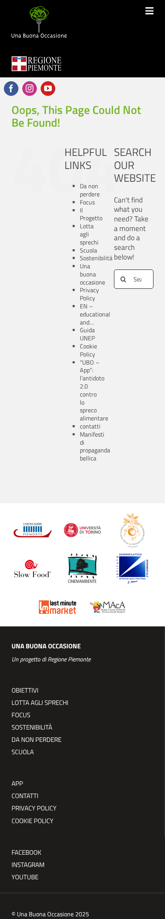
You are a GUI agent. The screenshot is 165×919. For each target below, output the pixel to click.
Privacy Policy (89, 294)
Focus (87, 202)
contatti (90, 426)
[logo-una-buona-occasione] (39, 9)
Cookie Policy (88, 350)
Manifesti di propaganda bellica (95, 446)
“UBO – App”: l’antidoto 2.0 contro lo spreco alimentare (94, 390)
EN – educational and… (95, 314)
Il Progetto (91, 214)
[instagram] (29, 88)
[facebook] (11, 88)
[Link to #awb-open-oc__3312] (149, 10)
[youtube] (48, 88)
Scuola (88, 250)
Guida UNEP (87, 334)
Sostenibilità (96, 258)
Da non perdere (90, 190)
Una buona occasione (92, 274)
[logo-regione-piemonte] (36, 59)
